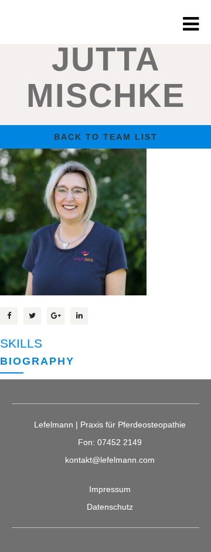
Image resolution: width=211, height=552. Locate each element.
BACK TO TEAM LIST (106, 137)
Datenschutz (110, 506)
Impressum (110, 489)
